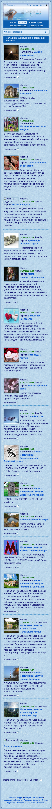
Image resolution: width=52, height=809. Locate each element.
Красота (18, 800)
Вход (41, 5)
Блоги (13, 22)
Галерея (27, 800)
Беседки (27, 798)
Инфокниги (9, 800)
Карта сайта (30, 803)
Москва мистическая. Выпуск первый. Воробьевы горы (31, 712)
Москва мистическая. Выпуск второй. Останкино (31, 676)
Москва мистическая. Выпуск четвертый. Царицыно (32, 583)
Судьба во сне (35, 416)
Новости (20, 803)
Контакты (41, 803)
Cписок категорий (13, 32)
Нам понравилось (18, 26)
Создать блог (36, 26)
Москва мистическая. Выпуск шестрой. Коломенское (32, 491)
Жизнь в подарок (21, 204)
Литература (38, 798)
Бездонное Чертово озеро (34, 520)
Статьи (22, 22)
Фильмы (36, 800)
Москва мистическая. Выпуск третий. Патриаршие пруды (31, 628)
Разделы (11, 5)
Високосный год (13, 746)
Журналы (11, 803)
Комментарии (35, 22)
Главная (11, 798)
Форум (20, 798)
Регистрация (32, 5)
